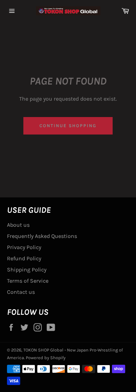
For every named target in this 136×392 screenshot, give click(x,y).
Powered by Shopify (46, 357)
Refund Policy (24, 258)
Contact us (21, 292)
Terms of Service (27, 280)
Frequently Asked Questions (42, 236)
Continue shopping (67, 125)
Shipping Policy (26, 269)
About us (18, 225)
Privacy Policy (24, 247)
